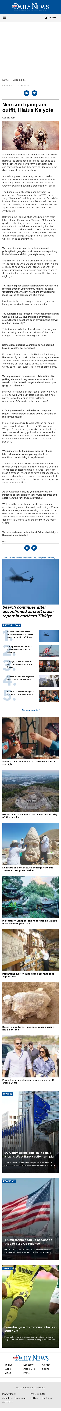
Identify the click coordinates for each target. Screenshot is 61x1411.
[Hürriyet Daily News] (30, 7)
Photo (26, 1373)
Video (8, 1373)
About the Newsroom (13, 1398)
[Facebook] (26, 93)
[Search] (46, 17)
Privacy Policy (9, 1394)
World (8, 1369)
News (5, 80)
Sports (45, 1369)
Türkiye (9, 1365)
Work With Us (37, 1394)
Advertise (7, 1402)
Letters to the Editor (41, 1398)
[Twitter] (34, 93)
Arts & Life (19, 80)
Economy (28, 1365)
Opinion (46, 1365)
